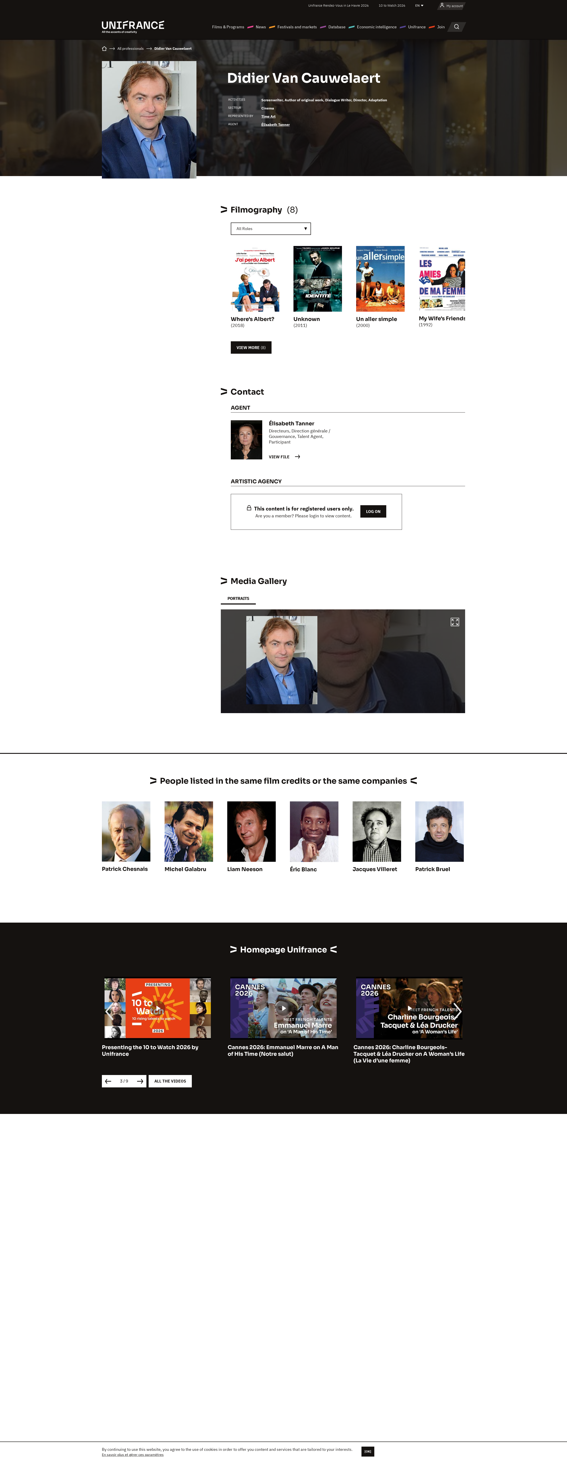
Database (337, 26)
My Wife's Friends (442, 318)
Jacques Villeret (375, 869)
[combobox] (271, 229)
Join (441, 26)
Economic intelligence (377, 26)
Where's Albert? (252, 319)
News (261, 26)
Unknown (306, 319)
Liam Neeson (245, 869)
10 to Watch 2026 (392, 5)
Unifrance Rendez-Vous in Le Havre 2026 (338, 5)
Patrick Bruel (432, 869)
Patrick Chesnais (125, 869)
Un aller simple (376, 319)
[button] (455, 622)
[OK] (368, 1451)
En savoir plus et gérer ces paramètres (133, 1454)
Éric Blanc (303, 869)
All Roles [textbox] (244, 228)
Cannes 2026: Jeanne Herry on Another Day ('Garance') (406, 1050)
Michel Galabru (185, 869)
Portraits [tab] (238, 598)
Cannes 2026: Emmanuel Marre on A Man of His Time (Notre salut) (157, 1050)
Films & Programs (228, 26)
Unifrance (417, 26)
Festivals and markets (297, 26)
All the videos (170, 1081)
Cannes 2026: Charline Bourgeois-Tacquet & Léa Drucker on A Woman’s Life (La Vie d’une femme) (283, 1054)
